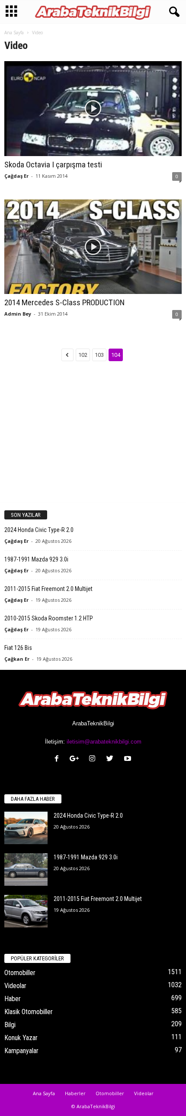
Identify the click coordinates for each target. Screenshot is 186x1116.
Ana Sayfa (14, 32)
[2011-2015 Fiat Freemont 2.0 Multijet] (26, 911)
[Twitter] (112, 759)
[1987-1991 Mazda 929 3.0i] (26, 869)
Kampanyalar (21, 1051)
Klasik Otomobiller (28, 1012)
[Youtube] (129, 759)
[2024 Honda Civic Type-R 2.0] (26, 828)
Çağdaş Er (16, 176)
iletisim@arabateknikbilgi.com (104, 741)
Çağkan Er (16, 659)
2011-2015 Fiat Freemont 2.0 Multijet (48, 588)
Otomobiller (19, 973)
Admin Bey (17, 313)
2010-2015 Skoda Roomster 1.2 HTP (48, 618)
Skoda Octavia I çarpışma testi (53, 165)
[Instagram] (94, 759)
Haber (12, 999)
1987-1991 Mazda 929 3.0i (36, 559)
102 (82, 355)
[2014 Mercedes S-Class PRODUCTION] (93, 246)
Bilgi (10, 1025)
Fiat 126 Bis (18, 647)
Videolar (15, 986)
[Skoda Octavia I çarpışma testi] (93, 108)
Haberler (75, 1093)
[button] (172, 12)
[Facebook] (58, 759)
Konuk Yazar (21, 1038)
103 (99, 355)
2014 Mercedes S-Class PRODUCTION (64, 302)
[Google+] (76, 759)
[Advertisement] (93, 439)
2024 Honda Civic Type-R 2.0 (39, 529)
